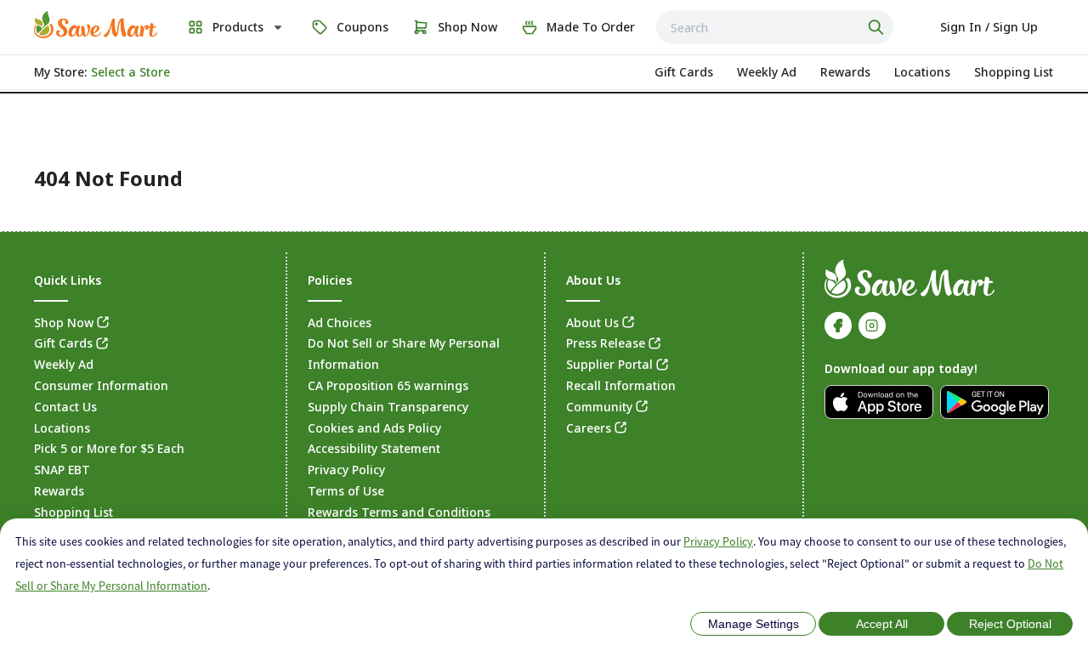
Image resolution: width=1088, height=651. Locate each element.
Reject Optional (1010, 624)
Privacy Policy (718, 541)
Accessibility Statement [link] (374, 448)
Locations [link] (62, 428)
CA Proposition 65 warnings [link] (388, 385)
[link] (95, 24)
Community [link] (599, 407)
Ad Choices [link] (339, 322)
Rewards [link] (59, 491)
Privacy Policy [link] (346, 469)
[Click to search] (878, 27)
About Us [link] (592, 322)
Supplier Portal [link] (609, 364)
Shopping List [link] (73, 512)
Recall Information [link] (621, 385)
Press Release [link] (605, 343)
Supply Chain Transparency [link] (388, 407)
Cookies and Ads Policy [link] (374, 428)
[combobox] (774, 27)
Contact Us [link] (65, 407)
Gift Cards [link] (63, 343)
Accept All (882, 624)
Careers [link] (588, 428)
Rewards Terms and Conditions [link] (399, 512)
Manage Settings (753, 624)
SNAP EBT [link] (62, 469)
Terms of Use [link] (346, 491)
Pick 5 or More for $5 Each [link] (109, 448)
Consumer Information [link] (101, 385)
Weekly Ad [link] (64, 364)
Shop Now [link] (64, 322)
